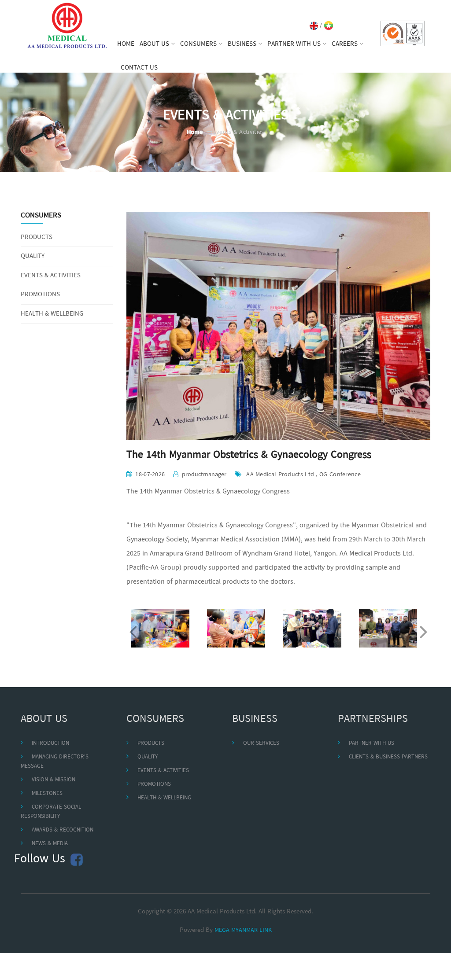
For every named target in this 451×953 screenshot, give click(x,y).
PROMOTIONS (40, 295)
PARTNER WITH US (371, 743)
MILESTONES (47, 793)
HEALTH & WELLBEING (52, 314)
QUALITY (32, 256)
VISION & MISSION (53, 779)
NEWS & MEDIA (50, 843)
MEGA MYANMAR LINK (243, 930)
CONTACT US (139, 68)
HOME (125, 44)
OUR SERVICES (261, 743)
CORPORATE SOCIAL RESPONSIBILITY (51, 811)
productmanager (204, 475)
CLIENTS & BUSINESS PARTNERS (388, 757)
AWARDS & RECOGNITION (62, 830)
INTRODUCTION (50, 743)
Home (195, 132)
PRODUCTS (36, 237)
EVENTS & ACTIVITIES (51, 276)
